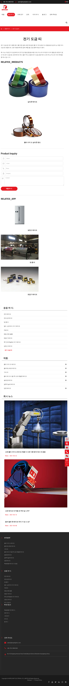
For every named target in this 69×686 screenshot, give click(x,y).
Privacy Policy (38, 680)
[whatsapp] (67, 439)
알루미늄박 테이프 (9, 384)
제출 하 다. (9, 188)
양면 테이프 (7, 388)
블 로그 (44, 14)
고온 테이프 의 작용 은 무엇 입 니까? (17, 511)
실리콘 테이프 (32, 102)
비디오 (6, 619)
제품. (3, 14)
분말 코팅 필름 (8, 334)
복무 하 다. (7, 613)
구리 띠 (6, 372)
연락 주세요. (53, 14)
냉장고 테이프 (32, 230)
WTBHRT (7, 538)
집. (1, 28)
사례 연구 (20, 14)
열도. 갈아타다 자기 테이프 (12, 326)
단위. (27, 14)
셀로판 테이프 (8, 380)
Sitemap (29, 680)
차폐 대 (6, 330)
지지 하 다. (36, 14)
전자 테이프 (7, 314)
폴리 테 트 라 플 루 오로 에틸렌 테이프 (15, 376)
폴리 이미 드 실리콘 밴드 (32, 142)
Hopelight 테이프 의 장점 (10, 563)
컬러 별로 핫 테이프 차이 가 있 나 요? (17, 522)
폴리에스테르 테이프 (10, 368)
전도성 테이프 (8, 318)
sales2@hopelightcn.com (24, 2)
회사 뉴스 (8, 396)
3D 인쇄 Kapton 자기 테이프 (12, 342)
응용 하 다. (11, 14)
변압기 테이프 (32, 294)
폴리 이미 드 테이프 (10, 364)
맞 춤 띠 (32, 262)
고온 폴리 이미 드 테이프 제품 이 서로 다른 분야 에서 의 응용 (25, 452)
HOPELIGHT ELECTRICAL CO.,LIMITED (18, 678)
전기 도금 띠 (16, 28)
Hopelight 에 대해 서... (10, 610)
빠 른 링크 (7, 605)
